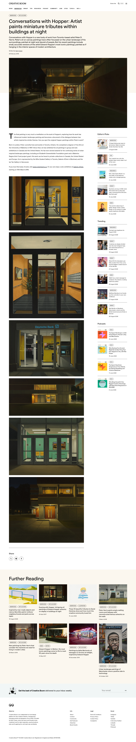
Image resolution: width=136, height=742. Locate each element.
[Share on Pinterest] (16, 559)
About (71, 714)
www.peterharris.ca (40, 167)
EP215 (111, 345)
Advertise (72, 723)
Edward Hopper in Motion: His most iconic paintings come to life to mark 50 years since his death (52, 651)
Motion (47, 646)
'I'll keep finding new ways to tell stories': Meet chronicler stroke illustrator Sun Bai (117, 145)
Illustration (82, 605)
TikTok (112, 716)
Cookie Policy (94, 719)
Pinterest (113, 727)
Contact (72, 716)
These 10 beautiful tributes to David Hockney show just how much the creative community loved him (82, 611)
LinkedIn (113, 723)
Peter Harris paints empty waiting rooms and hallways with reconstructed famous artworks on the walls (111, 613)
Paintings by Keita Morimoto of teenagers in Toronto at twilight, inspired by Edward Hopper (80, 652)
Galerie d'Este (78, 167)
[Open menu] (126, 3)
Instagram (113, 714)
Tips (111, 155)
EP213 (111, 379)
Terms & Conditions (95, 714)
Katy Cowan (19, 51)
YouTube (113, 719)
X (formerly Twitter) (116, 721)
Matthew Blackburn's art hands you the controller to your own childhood (117, 295)
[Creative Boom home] (17, 3)
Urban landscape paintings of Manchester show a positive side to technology (112, 671)
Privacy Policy (94, 716)
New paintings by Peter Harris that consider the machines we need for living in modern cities (22, 648)
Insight (112, 186)
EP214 (111, 362)
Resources (113, 170)
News (111, 203)
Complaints (93, 721)
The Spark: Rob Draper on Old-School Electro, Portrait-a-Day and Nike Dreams (118, 334)
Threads (113, 725)
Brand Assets (73, 725)
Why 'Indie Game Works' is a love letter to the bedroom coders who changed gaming (117, 175)
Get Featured (73, 721)
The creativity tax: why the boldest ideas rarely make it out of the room (118, 160)
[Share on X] (11, 559)
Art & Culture (22, 15)
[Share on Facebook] (21, 559)
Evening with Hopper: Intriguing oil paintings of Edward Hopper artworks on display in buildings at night (52, 609)
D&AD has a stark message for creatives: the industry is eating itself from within (118, 279)
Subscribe (113, 3)
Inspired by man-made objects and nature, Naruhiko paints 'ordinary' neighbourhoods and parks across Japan (21, 613)
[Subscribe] (125, 690)
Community (73, 719)
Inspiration (13, 15)
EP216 (111, 330)
